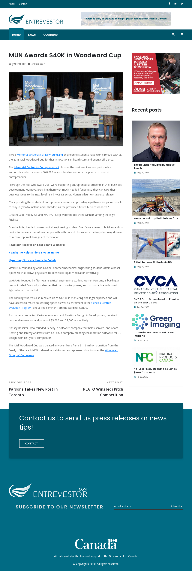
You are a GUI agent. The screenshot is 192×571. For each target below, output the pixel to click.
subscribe (176, 506)
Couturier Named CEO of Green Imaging (154, 334)
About (12, 3)
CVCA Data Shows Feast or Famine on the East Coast (156, 300)
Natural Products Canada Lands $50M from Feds (155, 370)
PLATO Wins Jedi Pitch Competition (103, 389)
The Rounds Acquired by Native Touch (154, 166)
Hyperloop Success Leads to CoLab (32, 260)
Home (16, 35)
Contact (23, 3)
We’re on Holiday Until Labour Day (156, 218)
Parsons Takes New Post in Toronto (33, 389)
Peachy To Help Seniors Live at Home (34, 252)
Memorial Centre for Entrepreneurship (37, 167)
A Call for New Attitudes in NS (153, 262)
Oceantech (51, 35)
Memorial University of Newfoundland (40, 154)
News (32, 35)
